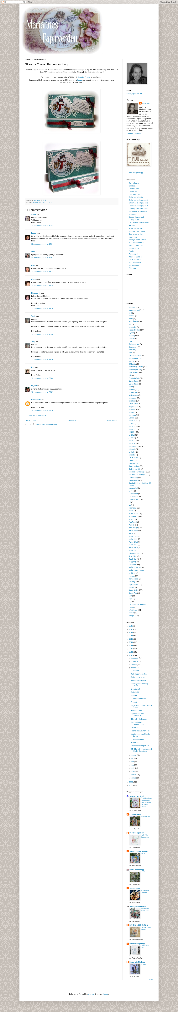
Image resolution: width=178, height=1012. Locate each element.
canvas (131, 339)
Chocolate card (134, 194)
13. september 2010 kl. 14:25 (42, 286)
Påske (131, 534)
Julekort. (132, 449)
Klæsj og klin (133, 463)
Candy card (133, 192)
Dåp (130, 375)
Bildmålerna (133, 321)
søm (130, 596)
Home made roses (136, 228)
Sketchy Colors (84, 77)
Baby (131, 319)
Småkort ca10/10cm (136, 570)
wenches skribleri (136, 796)
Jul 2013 (132, 429)
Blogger (105, 994)
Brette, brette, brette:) (138, 677)
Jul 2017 (132, 441)
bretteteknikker (134, 330)
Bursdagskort (145, 816)
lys (130, 505)
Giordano (132, 401)
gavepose (132, 398)
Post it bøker (133, 531)
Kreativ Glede (134, 480)
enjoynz (91, 994)
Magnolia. (132, 508)
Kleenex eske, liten (136, 234)
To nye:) (134, 702)
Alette (33, 279)
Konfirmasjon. (134, 466)
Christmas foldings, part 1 (138, 200)
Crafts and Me (134, 344)
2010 (131, 655)
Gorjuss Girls (133, 407)
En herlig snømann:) (138, 711)
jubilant (131, 418)
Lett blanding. (134, 497)
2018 (131, 629)
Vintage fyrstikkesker (138, 680)
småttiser (132, 573)
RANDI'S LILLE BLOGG (138, 925)
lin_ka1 (34, 386)
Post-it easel (133, 254)
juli (132, 758)
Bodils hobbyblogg (136, 870)
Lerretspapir (133, 494)
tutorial (131, 607)
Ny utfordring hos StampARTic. (137, 715)
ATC (130, 313)
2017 (131, 632)
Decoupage (133, 347)
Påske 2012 (133, 542)
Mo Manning (133, 516)
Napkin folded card (136, 245)
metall (131, 511)
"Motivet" (132, 307)
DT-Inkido (132, 364)
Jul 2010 (49, 202)
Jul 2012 (132, 427)
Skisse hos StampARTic (140, 746)
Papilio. (131, 525)
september (135, 668)
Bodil (33, 265)
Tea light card (134, 265)
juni (132, 762)
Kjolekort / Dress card (137, 231)
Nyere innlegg (31, 420)
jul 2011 (132, 424)
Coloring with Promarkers (138, 209)
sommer (132, 576)
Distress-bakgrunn (136, 358)
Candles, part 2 (134, 189)
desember (135, 658)
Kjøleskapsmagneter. (139, 674)
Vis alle (151, 979)
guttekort (132, 409)
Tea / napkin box (135, 262)
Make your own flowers (137, 240)
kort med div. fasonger (137, 472)
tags (130, 602)
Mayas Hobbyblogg (137, 944)
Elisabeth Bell (134, 378)
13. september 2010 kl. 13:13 (42, 272)
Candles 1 (132, 186)
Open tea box (134, 248)
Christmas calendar (136, 197)
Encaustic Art (133, 381)
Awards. (132, 316)
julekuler (132, 452)
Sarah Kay (133, 559)
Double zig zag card (136, 217)
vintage (131, 616)
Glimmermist (133, 404)
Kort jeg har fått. (134, 469)
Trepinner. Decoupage (137, 604)
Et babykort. (135, 671)
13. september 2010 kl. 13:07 (42, 258)
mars (133, 771)
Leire (131, 491)
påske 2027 (133, 551)
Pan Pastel (133, 522)
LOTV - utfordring (137, 739)
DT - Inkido (135, 728)
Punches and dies (135, 257)
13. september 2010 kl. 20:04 (42, 378)
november (135, 661)
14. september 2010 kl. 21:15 (42, 411)
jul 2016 (132, 438)
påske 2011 (133, 539)
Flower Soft (133, 392)
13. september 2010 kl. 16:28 (42, 334)
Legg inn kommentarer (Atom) (46, 424)
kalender (132, 455)
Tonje (33, 316)
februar (134, 775)
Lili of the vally (134, 499)
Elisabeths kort (135, 814)
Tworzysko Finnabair (137, 907)
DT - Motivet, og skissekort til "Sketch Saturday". (141, 750)
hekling (131, 412)
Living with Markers (137, 962)
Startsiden (72, 420)
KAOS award (133, 458)
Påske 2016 (133, 548)
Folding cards (134, 220)
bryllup (131, 333)
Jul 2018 (132, 443)
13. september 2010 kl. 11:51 (42, 226)
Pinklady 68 (35, 293)
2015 (131, 639)
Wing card (132, 268)
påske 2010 (133, 536)
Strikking (132, 582)
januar (133, 778)
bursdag (132, 336)
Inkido (79, 80)
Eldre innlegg (112, 420)
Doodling (132, 214)
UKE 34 (143, 872)
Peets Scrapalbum (136, 833)
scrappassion (134, 888)
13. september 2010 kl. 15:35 (42, 309)
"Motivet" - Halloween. (139, 719)
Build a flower (134, 183)
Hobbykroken (36, 400)
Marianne (145, 103)
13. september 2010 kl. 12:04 (42, 244)
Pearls (131, 251)
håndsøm (132, 415)
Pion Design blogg (136, 173)
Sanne (33, 215)
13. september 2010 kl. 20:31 (42, 392)
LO (130, 502)
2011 (131, 652)
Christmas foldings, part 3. (138, 206)
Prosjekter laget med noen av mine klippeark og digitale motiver (146, 802)
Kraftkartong (133, 478)
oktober (134, 665)
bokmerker (133, 327)
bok (130, 324)
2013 (131, 646)
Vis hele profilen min (134, 133)
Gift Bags (132, 226)
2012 (131, 649)
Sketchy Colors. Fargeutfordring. (138, 723)
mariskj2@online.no (134, 94)
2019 (131, 626)
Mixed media (133, 514)
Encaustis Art (133, 384)
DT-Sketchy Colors (39, 202)
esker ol (132, 390)
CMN (131, 341)
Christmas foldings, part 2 (138, 203)
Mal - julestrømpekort (136, 243)
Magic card (133, 237)
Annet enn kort (134, 310)
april (133, 768)
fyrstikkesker (133, 395)
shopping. (132, 562)
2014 (131, 642)
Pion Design (133, 528)
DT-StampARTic (135, 370)
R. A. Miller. (133, 556)
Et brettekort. (135, 689)
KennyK (132, 460)
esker (131, 387)
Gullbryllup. (135, 743)
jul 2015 (132, 435)
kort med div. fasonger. (137, 475)
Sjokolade (132, 565)
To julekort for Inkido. (138, 699)
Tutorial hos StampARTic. (140, 731)
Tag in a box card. (135, 260)
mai (132, 765)
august (134, 755)
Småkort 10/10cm (135, 567)
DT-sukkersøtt (134, 373)
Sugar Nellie (133, 590)
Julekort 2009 (134, 446)
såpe (130, 599)
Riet (32, 367)
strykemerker (133, 585)
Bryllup (143, 964)
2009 (131, 782)
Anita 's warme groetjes (138, 851)
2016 (131, 636)
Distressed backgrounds (138, 211)
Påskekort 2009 (134, 553)
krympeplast (133, 488)
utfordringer (133, 610)
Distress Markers (135, 356)
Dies (130, 353)
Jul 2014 (132, 432)
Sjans (143, 853)
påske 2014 (133, 545)
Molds (131, 519)
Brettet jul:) (135, 692)
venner (131, 613)
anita (33, 251)
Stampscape (133, 579)
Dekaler (132, 350)
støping (131, 587)
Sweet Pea (133, 593)
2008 (131, 785)
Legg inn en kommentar (37, 415)
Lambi (33, 233)
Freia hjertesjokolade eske (139, 223)
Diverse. (132, 361)
